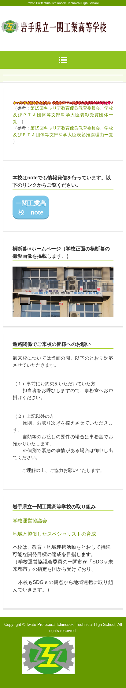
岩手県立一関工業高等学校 (63, 21)
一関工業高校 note (31, 208)
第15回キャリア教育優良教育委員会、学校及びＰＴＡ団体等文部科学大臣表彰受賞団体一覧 (63, 115)
